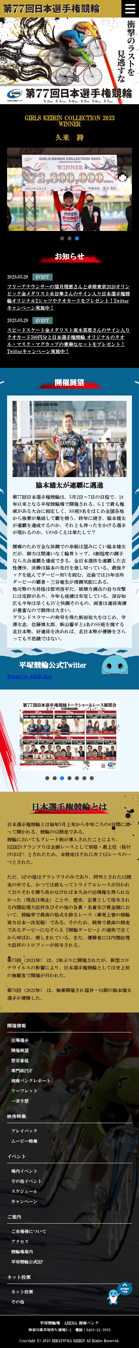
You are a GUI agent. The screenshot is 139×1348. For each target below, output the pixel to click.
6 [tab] (84, 778)
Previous (20, 735)
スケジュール (24, 1191)
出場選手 (20, 1040)
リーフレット (24, 1091)
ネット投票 (22, 1292)
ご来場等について (28, 1231)
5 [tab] (77, 778)
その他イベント (26, 1181)
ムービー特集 (24, 1141)
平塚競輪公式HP (27, 1262)
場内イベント (24, 1171)
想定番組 (20, 1060)
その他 (17, 1302)
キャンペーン (24, 1201)
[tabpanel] (69, 173)
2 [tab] (69, 238)
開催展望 (20, 1050)
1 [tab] (62, 238)
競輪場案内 (22, 1252)
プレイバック (24, 1131)
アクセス (20, 1241)
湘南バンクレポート (31, 1081)
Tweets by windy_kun (29, 676)
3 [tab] (77, 238)
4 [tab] (69, 778)
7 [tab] (92, 778)
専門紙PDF (21, 1070)
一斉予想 (20, 1101)
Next (119, 735)
